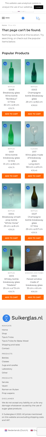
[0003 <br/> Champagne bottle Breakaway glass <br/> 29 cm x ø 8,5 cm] (34, 71)
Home (4, 25)
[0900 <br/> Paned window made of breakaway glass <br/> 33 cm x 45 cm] (34, 258)
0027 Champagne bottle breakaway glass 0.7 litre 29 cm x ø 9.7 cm (34, 221)
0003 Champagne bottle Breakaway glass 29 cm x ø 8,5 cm (34, 95)
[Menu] (3, 18)
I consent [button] (38, 7)
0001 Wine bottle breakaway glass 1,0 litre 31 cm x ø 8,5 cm (11, 158)
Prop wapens (8, 393)
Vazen (5, 386)
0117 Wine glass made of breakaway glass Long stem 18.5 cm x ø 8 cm (34, 159)
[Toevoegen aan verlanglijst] (5, 64)
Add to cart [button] (11, 114)
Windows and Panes (34, 273)
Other (5, 372)
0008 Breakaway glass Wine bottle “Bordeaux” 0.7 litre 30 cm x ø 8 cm (11, 97)
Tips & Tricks (8, 337)
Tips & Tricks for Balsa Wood (15, 341)
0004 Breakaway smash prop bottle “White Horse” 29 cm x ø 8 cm (11, 220)
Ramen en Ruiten (10, 389)
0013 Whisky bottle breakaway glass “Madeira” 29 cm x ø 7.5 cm (11, 282)
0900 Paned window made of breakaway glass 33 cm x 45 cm (34, 282)
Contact (5, 348)
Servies (5, 382)
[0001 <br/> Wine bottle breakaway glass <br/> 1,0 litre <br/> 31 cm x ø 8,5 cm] (11, 133)
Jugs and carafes (10, 365)
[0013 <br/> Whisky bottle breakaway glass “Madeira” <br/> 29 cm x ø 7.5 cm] (11, 258)
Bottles (11, 87)
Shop (4, 333)
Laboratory (7, 369)
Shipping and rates (11, 344)
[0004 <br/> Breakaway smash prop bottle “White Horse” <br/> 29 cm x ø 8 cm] (11, 196)
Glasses (34, 149)
